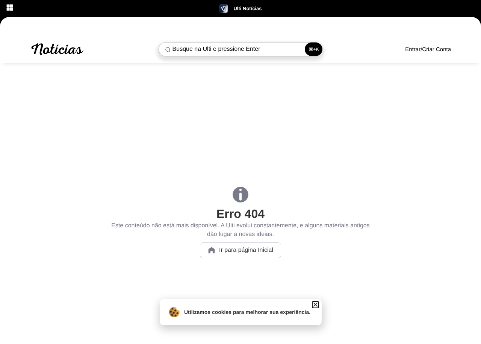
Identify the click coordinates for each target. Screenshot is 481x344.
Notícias (56, 49)
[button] (315, 304)
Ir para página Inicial (246, 250)
